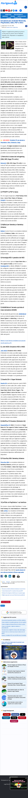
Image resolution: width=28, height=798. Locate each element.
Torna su (3, 605)
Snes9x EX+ (4, 383)
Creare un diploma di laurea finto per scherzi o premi (13, 624)
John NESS (4, 350)
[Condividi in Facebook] (1, 577)
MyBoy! (3, 231)
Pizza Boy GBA (5, 462)
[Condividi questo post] (26, 26)
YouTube (6, 714)
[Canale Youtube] (6, 10)
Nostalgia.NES (5, 266)
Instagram (14, 721)
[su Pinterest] (9, 11)
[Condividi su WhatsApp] (5, 577)
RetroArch (3, 163)
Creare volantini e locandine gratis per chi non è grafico (14, 622)
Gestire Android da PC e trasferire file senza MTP (12, 590)
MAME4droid (22, 314)
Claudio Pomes (9, 27)
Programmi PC (18, 14)
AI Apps (9, 18)
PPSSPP (3, 200)
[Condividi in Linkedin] (10, 577)
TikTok (14, 718)
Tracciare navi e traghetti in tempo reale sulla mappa (13, 629)
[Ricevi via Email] (16, 11)
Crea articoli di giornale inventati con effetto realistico (14, 620)
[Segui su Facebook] (1, 11)
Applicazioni (22, 16)
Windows (8, 14)
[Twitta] (14, 577)
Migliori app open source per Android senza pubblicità (13, 595)
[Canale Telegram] (13, 11)
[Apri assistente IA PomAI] (25, 7)
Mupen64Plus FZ (5, 425)
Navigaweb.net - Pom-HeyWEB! (8, 780)
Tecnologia (17, 18)
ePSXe (6, 511)
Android (5, 16)
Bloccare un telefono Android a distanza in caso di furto (13, 588)
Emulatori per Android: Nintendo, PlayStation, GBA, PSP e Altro (13, 22)
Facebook (15, 714)
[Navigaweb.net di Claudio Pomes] (8, 5)
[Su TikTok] (11, 11)
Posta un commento (6, 601)
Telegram (6, 718)
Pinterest (22, 718)
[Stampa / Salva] (18, 576)
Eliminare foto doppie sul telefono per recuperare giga (13, 593)
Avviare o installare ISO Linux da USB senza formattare (14, 635)
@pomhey (15, 27)
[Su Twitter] (4, 11)
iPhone (13, 16)
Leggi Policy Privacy (8, 784)
